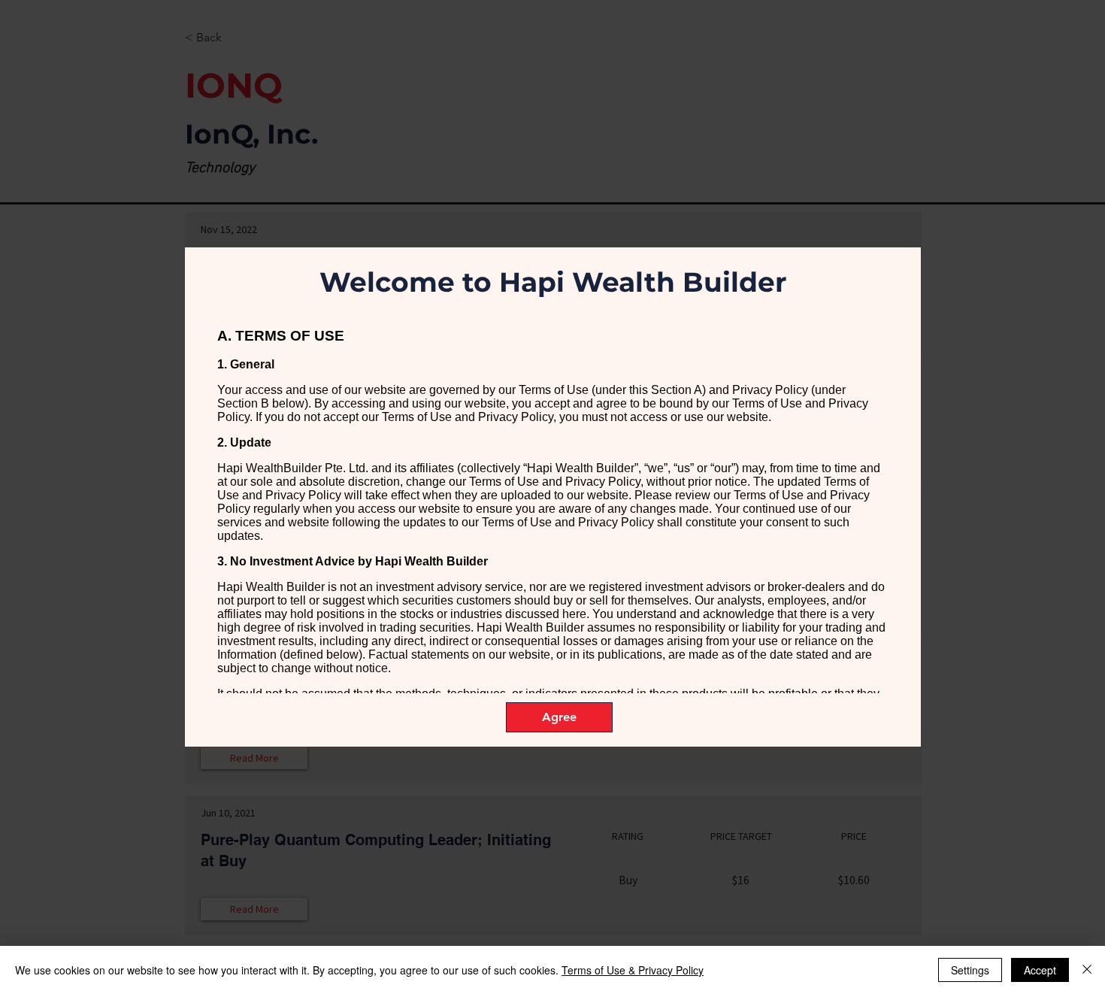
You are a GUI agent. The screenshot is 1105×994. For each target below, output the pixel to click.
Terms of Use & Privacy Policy (633, 969)
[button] (559, 717)
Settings (970, 969)
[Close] (1087, 970)
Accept (1040, 969)
